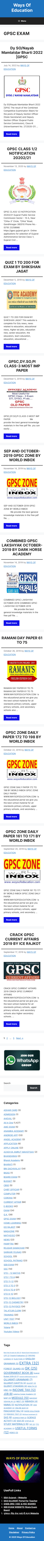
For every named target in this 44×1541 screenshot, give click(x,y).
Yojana (7, 1327)
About (20, 1528)
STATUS (29, 1421)
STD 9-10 (8, 1294)
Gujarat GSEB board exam (28, 1376)
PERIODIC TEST (14, 1414)
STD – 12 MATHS (12, 1273)
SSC (6, 1269)
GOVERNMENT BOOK (18, 1372)
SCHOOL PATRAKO (13, 1260)
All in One (8, 1123)
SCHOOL (8, 1256)
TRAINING (9, 1315)
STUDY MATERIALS (16, 1424)
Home (11, 1528)
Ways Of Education (22, 7)
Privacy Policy (28, 1532)
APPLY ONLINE (11, 1148)
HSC (8, 1390)
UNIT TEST (9, 1319)
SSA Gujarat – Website (15, 1497)
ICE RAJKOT (9, 1227)
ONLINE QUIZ (21, 1408)
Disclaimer (14, 1532)
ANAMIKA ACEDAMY (14, 1131)
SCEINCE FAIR (20, 1418)
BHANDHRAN (10, 1156)
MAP (7, 1398)
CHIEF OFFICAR (11, 1189)
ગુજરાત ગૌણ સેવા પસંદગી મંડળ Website (21, 1513)
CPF (7, 1355)
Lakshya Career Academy (24, 1394)
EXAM (7, 1210)
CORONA (8, 1198)
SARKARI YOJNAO (13, 1252)
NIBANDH (31, 1401)
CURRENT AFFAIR (12, 1202)
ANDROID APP (11, 1135)
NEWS (7, 1239)
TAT (32, 1424)
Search (7, 1083)
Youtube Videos (11, 1331)
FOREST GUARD (14, 1368)
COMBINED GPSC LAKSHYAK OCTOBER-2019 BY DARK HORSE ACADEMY (22, 547)
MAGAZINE (9, 1231)
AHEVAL (8, 1118)
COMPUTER (9, 1194)
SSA (20, 1421)
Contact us (30, 1528)
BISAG (7, 1173)
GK (31, 1368)
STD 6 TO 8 (9, 1290)
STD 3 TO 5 (9, 1285)
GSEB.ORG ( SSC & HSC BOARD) (20, 1504)
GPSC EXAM (10, 1219)
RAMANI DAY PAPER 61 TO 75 (22, 640)
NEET (20, 1401)
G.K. (6, 1214)
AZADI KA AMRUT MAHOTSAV (19, 1152)
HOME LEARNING (12, 1223)
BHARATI (8, 1164)
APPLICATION (10, 1143)
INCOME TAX (24, 1390)
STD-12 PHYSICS (12, 1306)
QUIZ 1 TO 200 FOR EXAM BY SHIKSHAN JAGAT (22, 266)
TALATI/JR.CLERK (12, 1310)
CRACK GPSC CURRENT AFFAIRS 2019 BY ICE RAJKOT (22, 939)
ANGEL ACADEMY (13, 1139)
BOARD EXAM (10, 1177)
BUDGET (8, 1181)
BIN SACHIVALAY (12, 1168)
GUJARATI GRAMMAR (18, 1379)
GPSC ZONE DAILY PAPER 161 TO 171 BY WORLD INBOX (22, 836)
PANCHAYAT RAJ (14, 1411)
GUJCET (31, 1383)
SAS (8, 1417)
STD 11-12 (9, 1281)
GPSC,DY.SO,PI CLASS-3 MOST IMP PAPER (22, 366)
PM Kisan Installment (29, 1414)
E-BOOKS (8, 1206)
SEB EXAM (9, 1265)
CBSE (6, 1185)
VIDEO (13, 1432)
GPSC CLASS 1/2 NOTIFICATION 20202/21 (22, 153)
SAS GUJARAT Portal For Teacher (20, 1501)
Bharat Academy (12, 1160)
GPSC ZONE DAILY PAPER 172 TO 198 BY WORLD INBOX (22, 737)
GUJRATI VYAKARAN (15, 1386)
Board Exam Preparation (30, 1352)
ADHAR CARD (10, 1110)
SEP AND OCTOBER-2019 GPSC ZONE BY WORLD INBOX (22, 455)
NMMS (9, 1404)
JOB (8, 1393)
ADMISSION (9, 1114)
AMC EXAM (9, 1127)
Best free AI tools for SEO (12, 1352)
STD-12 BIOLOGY (12, 1298)
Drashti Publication (19, 1355)
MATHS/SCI (9, 1235)
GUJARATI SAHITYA (15, 1383)
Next (19, 1038)
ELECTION (19, 1359)
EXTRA (29, 1363)
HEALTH (32, 1386)
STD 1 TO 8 (9, 1277)
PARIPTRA (9, 1244)
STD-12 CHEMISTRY (14, 1302)
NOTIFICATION (24, 1405)
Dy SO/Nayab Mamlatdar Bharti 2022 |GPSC (22, 52)
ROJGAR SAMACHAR (14, 1248)
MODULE (20, 1397)
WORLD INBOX (11, 1323)
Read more (11, 134)
